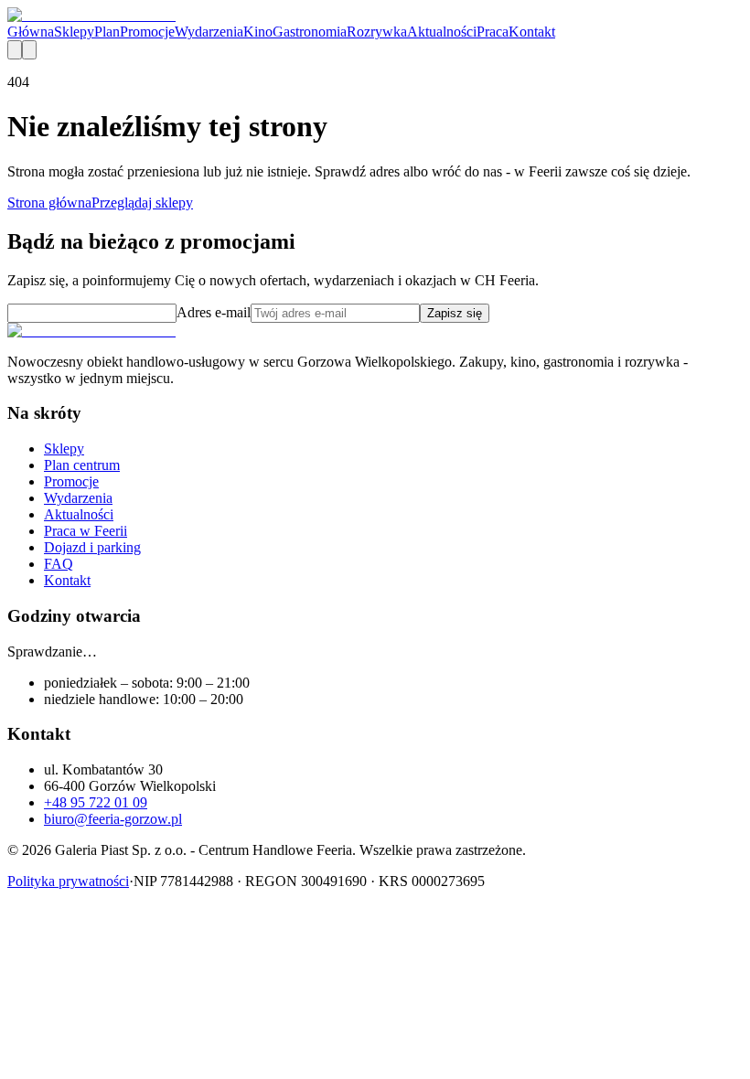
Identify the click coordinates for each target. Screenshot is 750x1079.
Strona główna (49, 202)
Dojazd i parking (92, 547)
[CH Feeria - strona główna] (91, 15)
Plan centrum (82, 465)
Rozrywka (377, 31)
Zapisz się (454, 313)
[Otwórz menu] (29, 49)
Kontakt (532, 31)
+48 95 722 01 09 (95, 802)
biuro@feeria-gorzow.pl (113, 819)
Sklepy (74, 31)
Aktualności (442, 31)
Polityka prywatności (68, 881)
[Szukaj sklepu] (14, 49)
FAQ (58, 564)
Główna (30, 31)
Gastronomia (310, 31)
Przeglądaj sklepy (142, 202)
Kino (258, 31)
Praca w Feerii (85, 531)
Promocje (147, 31)
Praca (493, 31)
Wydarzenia (209, 31)
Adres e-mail (214, 312)
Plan (107, 31)
